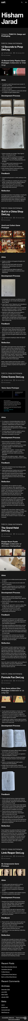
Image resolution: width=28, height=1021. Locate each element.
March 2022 (4, 994)
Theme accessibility (21, 1017)
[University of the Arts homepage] (3, 2)
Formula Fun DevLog (12, 677)
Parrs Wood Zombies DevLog (9, 967)
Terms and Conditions (14, 1019)
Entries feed (4, 1007)
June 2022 (4, 992)
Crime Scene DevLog (12, 376)
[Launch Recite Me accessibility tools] (25, 1018)
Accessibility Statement (8, 1017)
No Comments (6, 55)
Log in (3, 1005)
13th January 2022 (19, 53)
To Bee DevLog (5, 972)
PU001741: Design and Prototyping (11, 43)
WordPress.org (5, 1012)
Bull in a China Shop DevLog (12, 213)
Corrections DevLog (6, 969)
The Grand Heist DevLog (10, 529)
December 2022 (5, 989)
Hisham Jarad (12, 18)
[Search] (22, 2)
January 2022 (5, 997)
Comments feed (5, 1010)
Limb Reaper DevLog (12, 852)
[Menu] (26, 2)
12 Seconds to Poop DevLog (12, 48)
